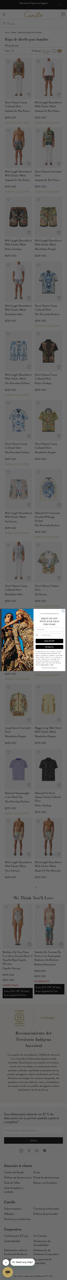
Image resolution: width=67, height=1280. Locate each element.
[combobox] (39, 635)
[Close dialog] (63, 610)
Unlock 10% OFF (49, 641)
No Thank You (49, 647)
